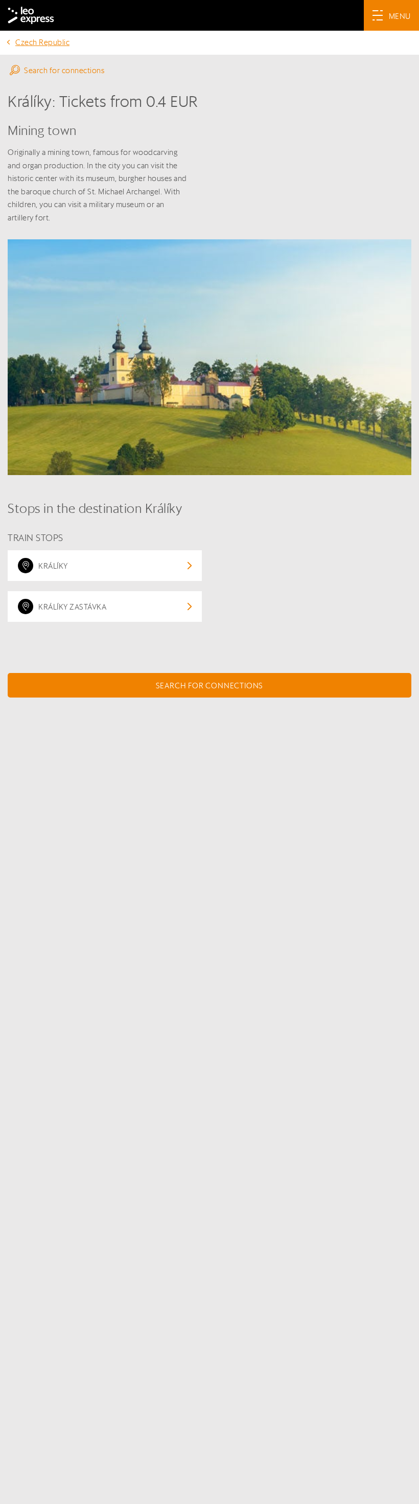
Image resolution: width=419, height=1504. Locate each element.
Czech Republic (42, 42)
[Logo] (31, 15)
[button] (209, 70)
